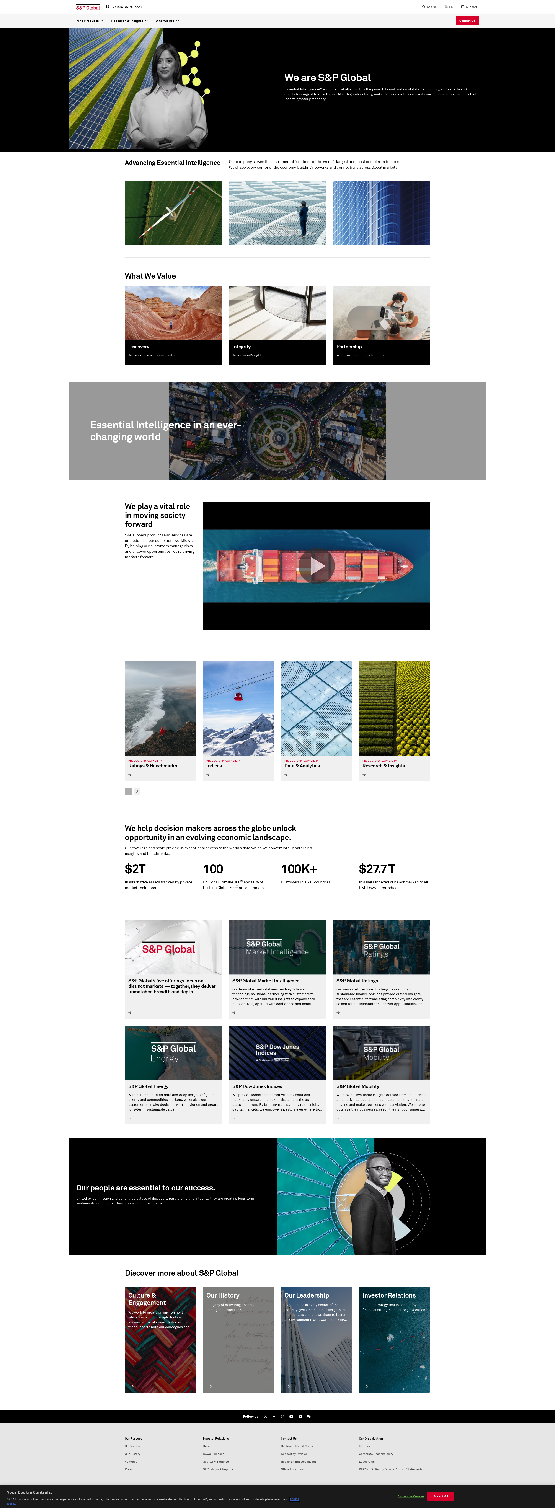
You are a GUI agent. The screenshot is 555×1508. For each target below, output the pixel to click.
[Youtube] (291, 1416)
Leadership (367, 1462)
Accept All (441, 1496)
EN (451, 7)
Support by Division (294, 1454)
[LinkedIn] (300, 1416)
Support (471, 7)
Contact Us (467, 21)
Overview (209, 1446)
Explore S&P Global (126, 7)
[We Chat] (308, 1416)
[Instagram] (282, 1416)
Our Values (132, 1446)
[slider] (277, 728)
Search (432, 7)
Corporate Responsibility (376, 1454)
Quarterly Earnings (216, 1462)
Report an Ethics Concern (298, 1462)
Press (129, 1469)
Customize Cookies (411, 1496)
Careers (364, 1446)
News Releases (213, 1454)
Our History (132, 1454)
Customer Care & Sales (297, 1446)
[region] (277, 1496)
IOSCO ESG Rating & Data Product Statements (391, 1469)
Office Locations (292, 1469)
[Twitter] (265, 1416)
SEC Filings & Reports (218, 1469)
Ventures (131, 1462)
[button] (317, 566)
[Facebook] (274, 1416)
